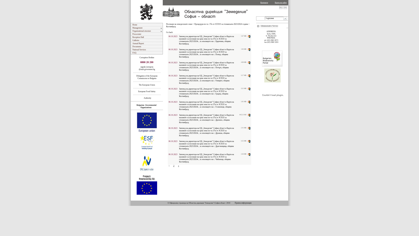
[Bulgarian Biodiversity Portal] (272, 66)
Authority (147, 98)
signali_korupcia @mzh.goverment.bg (147, 68)
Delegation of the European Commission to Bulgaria (146, 77)
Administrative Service (269, 26)
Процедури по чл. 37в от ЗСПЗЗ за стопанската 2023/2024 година (221, 24)
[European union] (147, 132)
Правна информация (243, 203)
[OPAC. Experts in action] (146, 173)
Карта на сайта (281, 2)
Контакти (264, 2)
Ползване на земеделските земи (179, 24)
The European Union (147, 85)
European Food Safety (146, 91)
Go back (169, 32)
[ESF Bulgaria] (147, 152)
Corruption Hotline (146, 57)
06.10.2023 (173, 36)
